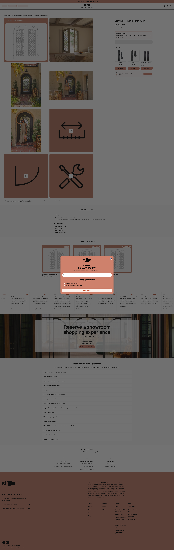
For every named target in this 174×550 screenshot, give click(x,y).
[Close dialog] (112, 258)
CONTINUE (87, 290)
